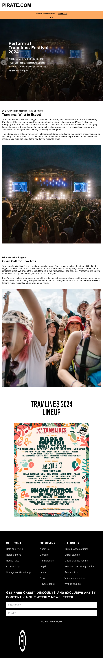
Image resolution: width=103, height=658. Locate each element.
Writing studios (73, 584)
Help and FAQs (14, 549)
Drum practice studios (76, 549)
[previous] (3, 62)
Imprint (43, 572)
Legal (43, 566)
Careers (44, 554)
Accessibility (13, 566)
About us (44, 549)
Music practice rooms (76, 560)
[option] (51, 14)
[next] (99, 62)
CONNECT (62, 14)
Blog (42, 578)
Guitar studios (72, 554)
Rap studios (71, 572)
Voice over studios (75, 578)
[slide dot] (50, 17)
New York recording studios (79, 566)
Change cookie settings (18, 572)
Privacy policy (47, 584)
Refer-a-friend (13, 554)
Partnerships (47, 560)
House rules (12, 560)
